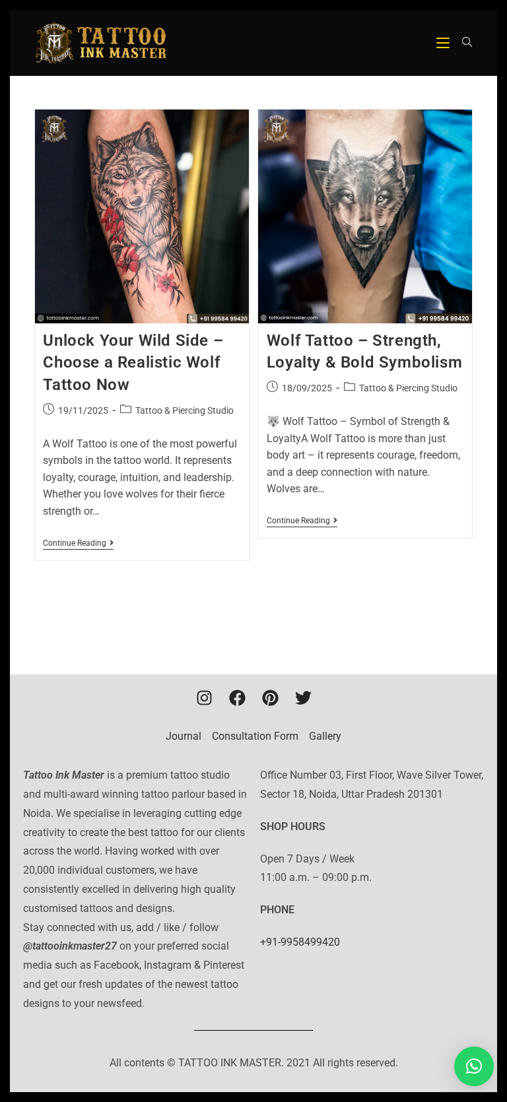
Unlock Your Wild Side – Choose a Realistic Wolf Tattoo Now (133, 362)
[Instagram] (203, 697)
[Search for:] (462, 43)
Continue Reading (78, 543)
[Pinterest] (270, 697)
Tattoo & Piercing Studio (184, 410)
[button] (474, 1066)
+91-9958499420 (300, 942)
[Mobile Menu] (444, 43)
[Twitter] (303, 697)
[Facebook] (237, 697)
